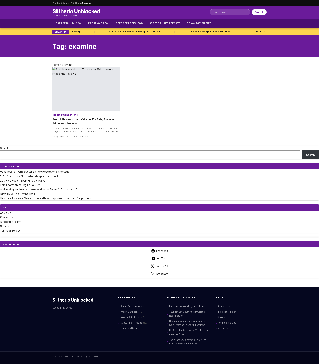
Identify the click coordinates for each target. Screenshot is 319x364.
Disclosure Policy (10, 221)
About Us (5, 212)
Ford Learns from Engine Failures (20, 185)
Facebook (162, 250)
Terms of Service (10, 230)
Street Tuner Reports (164, 23)
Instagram (162, 273)
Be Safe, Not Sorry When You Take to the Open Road (188, 332)
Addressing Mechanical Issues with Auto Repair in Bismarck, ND (38, 189)
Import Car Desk (98, 23)
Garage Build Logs (68, 23)
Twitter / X (161, 266)
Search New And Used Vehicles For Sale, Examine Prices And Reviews (187, 322)
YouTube (162, 258)
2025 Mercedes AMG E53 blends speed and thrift (133, 31)
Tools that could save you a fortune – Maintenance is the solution (188, 341)
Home (56, 64)
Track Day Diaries (199, 23)
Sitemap (5, 226)
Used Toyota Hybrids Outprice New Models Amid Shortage (34, 171)
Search (259, 12)
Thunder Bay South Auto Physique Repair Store (187, 313)
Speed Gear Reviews (129, 23)
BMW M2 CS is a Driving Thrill (17, 193)
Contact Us (7, 217)
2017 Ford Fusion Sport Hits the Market (207, 31)
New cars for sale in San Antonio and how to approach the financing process (45, 198)
